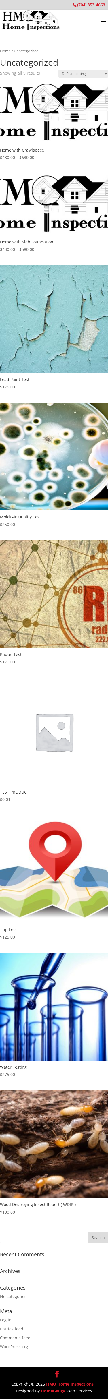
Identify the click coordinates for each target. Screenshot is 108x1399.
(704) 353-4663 (91, 4)
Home (5, 50)
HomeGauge (53, 1391)
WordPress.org (14, 1346)
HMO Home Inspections (70, 1384)
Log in (6, 1320)
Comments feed (15, 1337)
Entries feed (11, 1329)
